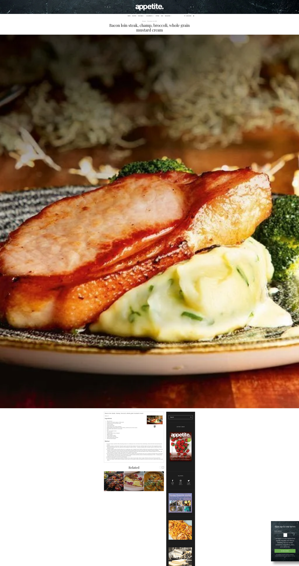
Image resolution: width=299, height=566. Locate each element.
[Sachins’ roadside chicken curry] (154, 481)
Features (140, 15)
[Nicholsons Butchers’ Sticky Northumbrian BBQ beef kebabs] (114, 481)
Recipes (134, 15)
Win (162, 15)
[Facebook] (105, 6)
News (129, 15)
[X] (107, 6)
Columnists (149, 15)
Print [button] (154, 427)
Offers (157, 15)
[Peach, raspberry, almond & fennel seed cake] (134, 481)
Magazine (167, 15)
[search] (191, 417)
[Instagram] (110, 6)
